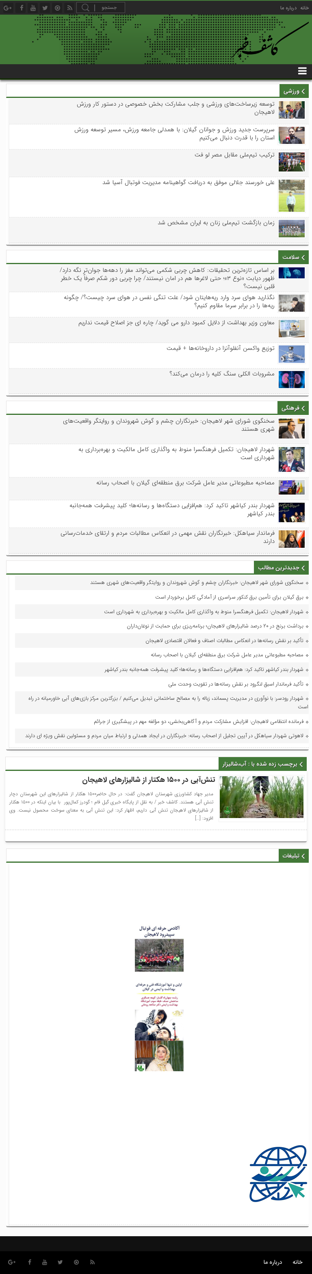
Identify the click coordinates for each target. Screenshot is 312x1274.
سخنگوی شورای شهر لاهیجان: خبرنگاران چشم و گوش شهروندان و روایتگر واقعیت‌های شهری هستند (168, 425)
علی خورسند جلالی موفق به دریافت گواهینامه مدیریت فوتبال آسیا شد (188, 182)
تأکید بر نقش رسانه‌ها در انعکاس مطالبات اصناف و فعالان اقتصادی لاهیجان (224, 640)
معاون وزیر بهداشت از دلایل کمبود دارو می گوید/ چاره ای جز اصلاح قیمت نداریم (176, 323)
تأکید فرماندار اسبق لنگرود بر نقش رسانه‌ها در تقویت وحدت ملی (235, 684)
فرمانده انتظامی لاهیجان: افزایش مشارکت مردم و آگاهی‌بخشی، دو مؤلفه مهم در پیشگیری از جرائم (198, 721)
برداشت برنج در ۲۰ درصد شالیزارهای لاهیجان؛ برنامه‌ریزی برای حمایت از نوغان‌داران (215, 626)
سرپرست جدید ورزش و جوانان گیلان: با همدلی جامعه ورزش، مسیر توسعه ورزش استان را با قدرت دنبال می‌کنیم (174, 134)
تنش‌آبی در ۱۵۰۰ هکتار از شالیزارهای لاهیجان (148, 780)
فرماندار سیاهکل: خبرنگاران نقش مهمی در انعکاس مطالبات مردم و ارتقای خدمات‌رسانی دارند (167, 537)
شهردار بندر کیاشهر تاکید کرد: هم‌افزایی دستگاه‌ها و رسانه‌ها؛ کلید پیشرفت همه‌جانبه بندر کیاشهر (171, 509)
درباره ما (288, 8)
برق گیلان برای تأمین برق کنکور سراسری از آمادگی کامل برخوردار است (229, 597)
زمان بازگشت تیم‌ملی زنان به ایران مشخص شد (216, 223)
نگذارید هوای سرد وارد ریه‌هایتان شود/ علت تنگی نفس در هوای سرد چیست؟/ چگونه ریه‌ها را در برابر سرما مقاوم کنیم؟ (169, 301)
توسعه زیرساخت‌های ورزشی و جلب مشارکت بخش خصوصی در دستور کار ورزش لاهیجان (175, 108)
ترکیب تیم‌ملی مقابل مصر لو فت (234, 155)
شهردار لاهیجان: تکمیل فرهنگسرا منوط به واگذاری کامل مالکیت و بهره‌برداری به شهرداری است (176, 453)
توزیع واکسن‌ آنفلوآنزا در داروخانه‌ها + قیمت (220, 348)
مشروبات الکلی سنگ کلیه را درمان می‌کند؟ (221, 374)
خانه (304, 8)
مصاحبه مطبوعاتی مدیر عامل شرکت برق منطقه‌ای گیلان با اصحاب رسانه (185, 483)
